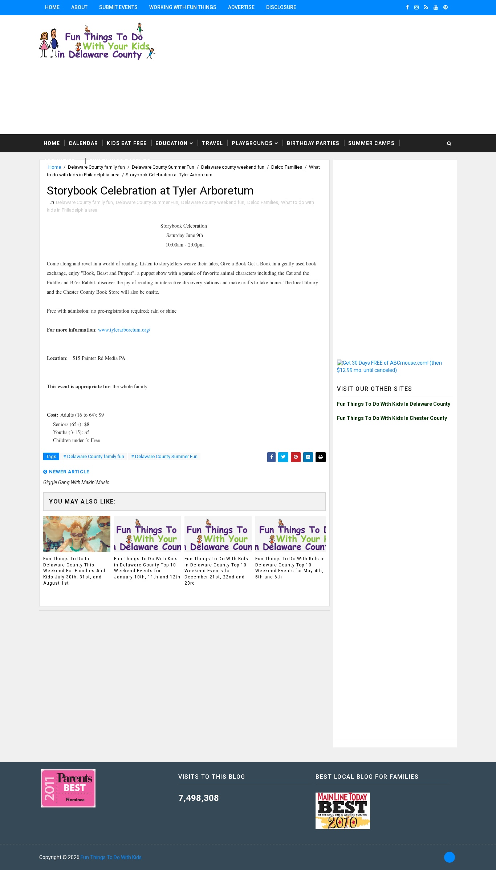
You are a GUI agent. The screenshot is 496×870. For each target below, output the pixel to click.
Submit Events (118, 7)
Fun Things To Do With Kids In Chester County (392, 418)
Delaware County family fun (84, 202)
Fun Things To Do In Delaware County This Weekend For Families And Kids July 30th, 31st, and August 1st (74, 571)
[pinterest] (446, 7)
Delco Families (262, 202)
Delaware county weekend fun (212, 202)
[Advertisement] (395, 208)
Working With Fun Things (182, 7)
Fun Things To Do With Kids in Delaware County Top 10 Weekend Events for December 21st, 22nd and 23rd (216, 571)
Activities (59, 161)
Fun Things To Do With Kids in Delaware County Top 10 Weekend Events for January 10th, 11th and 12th (147, 568)
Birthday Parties (313, 143)
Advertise (241, 7)
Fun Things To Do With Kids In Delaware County (393, 404)
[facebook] (407, 7)
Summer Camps (371, 143)
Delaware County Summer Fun (147, 202)
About (79, 7)
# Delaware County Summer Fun (164, 456)
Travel (212, 143)
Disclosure (281, 7)
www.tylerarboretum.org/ (124, 329)
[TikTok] (449, 857)
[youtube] (436, 7)
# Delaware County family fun (93, 456)
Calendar (83, 143)
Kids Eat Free (127, 143)
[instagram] (416, 7)
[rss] (426, 7)
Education (171, 143)
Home (52, 7)
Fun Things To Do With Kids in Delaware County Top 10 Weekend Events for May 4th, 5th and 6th (290, 568)
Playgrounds (252, 143)
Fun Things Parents (120, 161)
